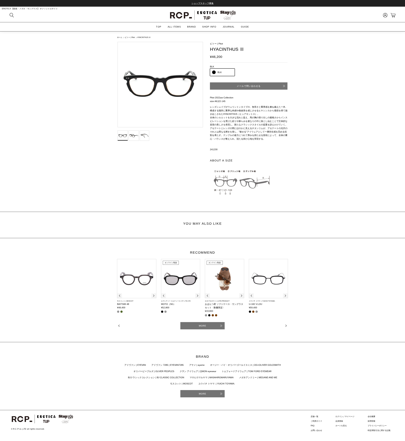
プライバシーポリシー (377, 426)
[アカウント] (384, 15)
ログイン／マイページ (344, 416)
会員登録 (339, 421)
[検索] (11, 15)
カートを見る (341, 426)
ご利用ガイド (316, 421)
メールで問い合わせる (249, 86)
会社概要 (371, 416)
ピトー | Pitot (130, 37)
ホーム (119, 37)
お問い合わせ (316, 430)
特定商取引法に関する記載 (379, 430)
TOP (158, 26)
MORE (202, 325)
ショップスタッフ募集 (202, 3)
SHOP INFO (209, 26)
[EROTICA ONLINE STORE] (202, 15)
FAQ (312, 426)
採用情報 (371, 421)
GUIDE (245, 26)
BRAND (191, 26)
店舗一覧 (314, 416)
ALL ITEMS (174, 26)
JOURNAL (229, 26)
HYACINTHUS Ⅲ (144, 37)
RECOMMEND (202, 252)
